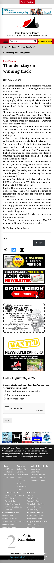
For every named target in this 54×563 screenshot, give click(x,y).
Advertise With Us (38, 477)
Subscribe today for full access (22, 553)
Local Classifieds (37, 469)
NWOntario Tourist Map (14, 495)
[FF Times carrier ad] (24, 353)
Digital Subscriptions (35, 515)
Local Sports (9, 61)
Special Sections (12, 492)
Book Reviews (22, 474)
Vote (7, 420)
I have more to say (15, 398)
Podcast (20, 489)
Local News (8, 469)
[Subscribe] (27, 437)
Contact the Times (10, 512)
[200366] (24, 317)
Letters (19, 477)
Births (19, 483)
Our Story (30, 495)
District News (8, 474)
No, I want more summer (19, 395)
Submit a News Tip (9, 518)
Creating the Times (34, 507)
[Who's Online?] (47, 437)
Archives (8, 509)
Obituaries (21, 480)
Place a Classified (38, 474)
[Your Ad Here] (17, 437)
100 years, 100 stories (13, 507)
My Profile (28, 2)
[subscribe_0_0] (24, 261)
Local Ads (35, 472)
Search (6, 238)
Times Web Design (34, 501)
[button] (22, 2)
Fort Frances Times (27, 33)
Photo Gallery (8, 477)
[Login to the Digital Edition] (37, 437)
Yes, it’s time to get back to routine (23, 391)
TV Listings (9, 498)
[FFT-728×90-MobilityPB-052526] (27, 11)
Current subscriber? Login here (22, 557)
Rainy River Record (12, 504)
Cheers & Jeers (8, 524)
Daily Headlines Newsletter (37, 521)
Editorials (20, 472)
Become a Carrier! (38, 480)
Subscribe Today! (35, 512)
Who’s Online (10, 501)
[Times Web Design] (7, 437)
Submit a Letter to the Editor (13, 521)
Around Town (22, 486)
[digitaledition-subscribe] (24, 292)
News (5, 466)
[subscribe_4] (24, 276)
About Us (31, 492)
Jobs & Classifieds (39, 466)
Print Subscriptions (34, 518)
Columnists (21, 469)
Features (21, 466)
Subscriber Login (33, 524)
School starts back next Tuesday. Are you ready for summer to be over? (27, 386)
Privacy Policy (32, 509)
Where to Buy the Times (36, 504)
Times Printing (32, 498)
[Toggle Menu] (5, 41)
